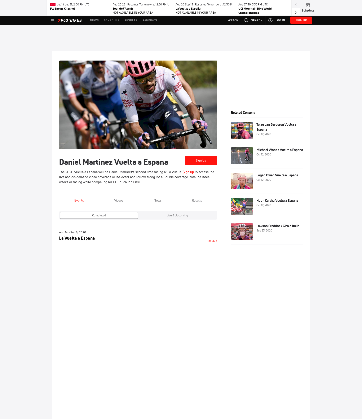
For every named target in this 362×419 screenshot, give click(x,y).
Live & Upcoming (177, 215)
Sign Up (201, 160)
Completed (99, 215)
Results (197, 200)
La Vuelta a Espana (77, 238)
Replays (212, 241)
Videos (118, 200)
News (158, 200)
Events (79, 200)
